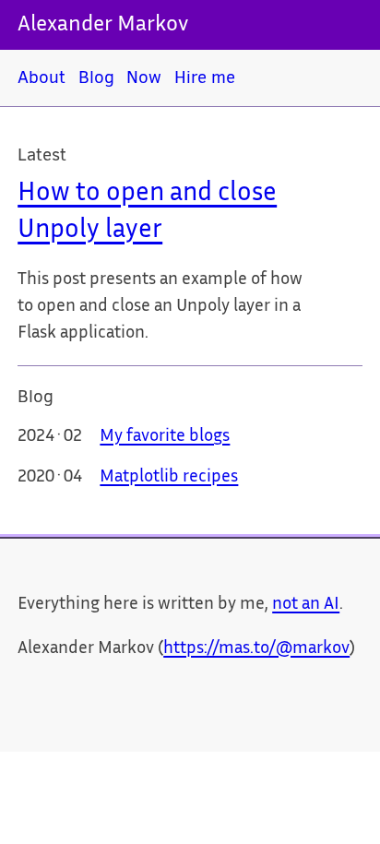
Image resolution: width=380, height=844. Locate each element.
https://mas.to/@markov (256, 649)
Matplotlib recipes (169, 477)
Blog (96, 77)
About (41, 77)
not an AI (305, 605)
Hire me (204, 77)
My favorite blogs (165, 437)
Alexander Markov (103, 25)
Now (143, 77)
